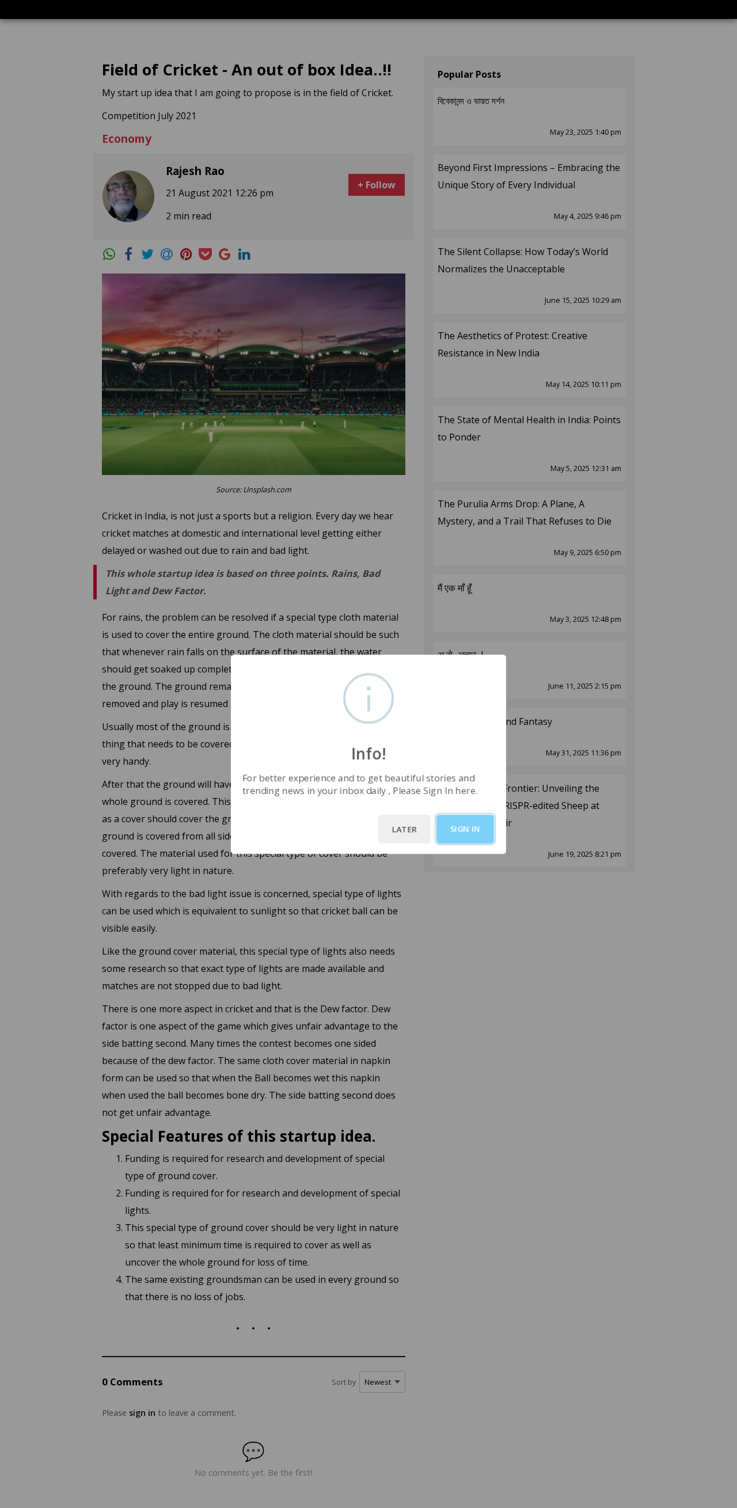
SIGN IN (465, 828)
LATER (404, 828)
